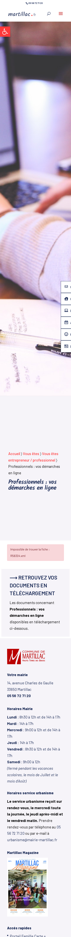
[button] (5, 32)
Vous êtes (31, 453)
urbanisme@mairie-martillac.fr (32, 839)
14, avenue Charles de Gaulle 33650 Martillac (30, 689)
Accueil (14, 453)
